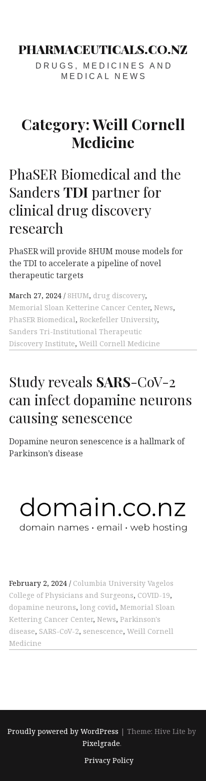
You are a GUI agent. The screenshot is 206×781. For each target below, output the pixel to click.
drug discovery (119, 295)
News (163, 307)
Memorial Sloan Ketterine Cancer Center (79, 307)
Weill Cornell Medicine (119, 343)
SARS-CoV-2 (59, 631)
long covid (98, 607)
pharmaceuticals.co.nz (103, 49)
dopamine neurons (42, 607)
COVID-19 (154, 595)
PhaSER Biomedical (42, 319)
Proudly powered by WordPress (63, 731)
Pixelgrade (101, 743)
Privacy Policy (109, 760)
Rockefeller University (118, 319)
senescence (103, 631)
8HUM (78, 295)
